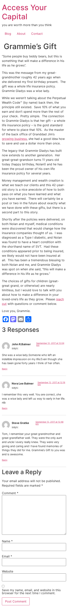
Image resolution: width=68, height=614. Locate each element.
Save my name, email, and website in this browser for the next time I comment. (31, 592)
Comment (10, 493)
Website (7, 571)
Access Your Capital (24, 12)
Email (7, 556)
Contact (37, 33)
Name (7, 541)
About (21, 33)
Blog (8, 33)
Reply (4, 368)
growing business (14, 139)
